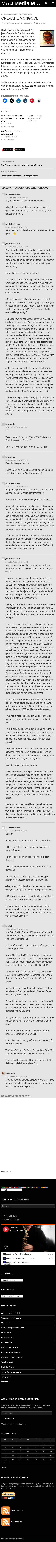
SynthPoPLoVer (8, 1367)
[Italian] (27, 1187)
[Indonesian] (24, 1187)
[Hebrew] (22, 1187)
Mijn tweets (6, 1171)
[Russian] (39, 1187)
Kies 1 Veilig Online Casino (12, 1327)
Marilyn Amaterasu (9, 1347)
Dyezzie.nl (5, 1323)
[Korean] (32, 1187)
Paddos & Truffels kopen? (12, 1357)
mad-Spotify (6, 1342)
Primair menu (52, 3)
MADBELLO (27, 23)
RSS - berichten (16, 1510)
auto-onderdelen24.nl (10, 1313)
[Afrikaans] (2, 1187)
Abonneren (8, 1419)
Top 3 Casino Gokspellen (11, 1372)
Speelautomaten (8, 1362)
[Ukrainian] (46, 1187)
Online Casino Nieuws (10, 1352)
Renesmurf (10, 1073)
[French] (15, 1187)
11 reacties (41, 23)
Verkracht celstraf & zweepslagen (19, 174)
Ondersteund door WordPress (12, 1539)
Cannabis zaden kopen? (11, 1318)
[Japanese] (29, 1187)
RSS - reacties (16, 1521)
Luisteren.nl (6, 1332)
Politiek (28, 14)
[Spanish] (42, 1187)
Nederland (8, 150)
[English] (12, 1187)
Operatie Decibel (35, 116)
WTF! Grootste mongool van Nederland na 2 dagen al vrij (12, 118)
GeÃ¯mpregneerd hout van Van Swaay (21, 163)
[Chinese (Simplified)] (7, 1187)
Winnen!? (5, 1382)
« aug (4, 1467)
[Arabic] (5, 1187)
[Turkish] (44, 1187)
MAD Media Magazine (22, 3)
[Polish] (34, 1187)
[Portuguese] (37, 1187)
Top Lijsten (5, 1377)
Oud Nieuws (18, 14)
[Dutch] (10, 1187)
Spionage (20, 150)
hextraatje (10, 424)
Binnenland (6, 14)
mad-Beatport (7, 1337)
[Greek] (19, 1187)
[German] (17, 1187)
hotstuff (9, 926)
